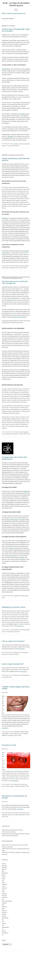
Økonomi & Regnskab (7, 901)
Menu (16, 9)
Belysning (4, 869)
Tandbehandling (5, 733)
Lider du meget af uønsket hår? (13, 664)
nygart (13, 814)
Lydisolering (4, 897)
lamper (3, 891)
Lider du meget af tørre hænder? (13, 641)
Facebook (7, 519)
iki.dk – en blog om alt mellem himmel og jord (16, 4)
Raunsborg (4, 654)
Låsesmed (4, 893)
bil (23, 784)
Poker (3, 904)
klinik (19, 733)
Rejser (3, 908)
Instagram (16, 519)
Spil (3, 919)
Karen (17, 145)
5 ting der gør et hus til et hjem (9, 831)
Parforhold (4, 902)
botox (26, 784)
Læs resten (20, 626)
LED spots (4, 895)
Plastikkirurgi (5, 218)
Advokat (4, 863)
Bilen (3, 871)
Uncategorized (5, 932)
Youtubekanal (25, 491)
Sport (3, 921)
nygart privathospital (19, 814)
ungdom (12, 786)
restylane (4, 145)
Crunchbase (21, 557)
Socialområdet (5, 917)
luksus (3, 786)
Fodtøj (3, 882)
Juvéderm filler (26, 143)
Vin (2, 934)
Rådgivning (4, 906)
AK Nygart (10, 136)
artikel (15, 590)
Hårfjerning (25, 675)
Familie (3, 878)
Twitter (11, 519)
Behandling (16, 731)
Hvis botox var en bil (9, 745)
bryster (24, 812)
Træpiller (4, 931)
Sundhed (26, 731)
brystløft (9, 814)
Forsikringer (4, 884)
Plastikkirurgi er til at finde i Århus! (13, 607)
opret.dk (13, 555)
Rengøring (4, 910)
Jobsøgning (4, 887)
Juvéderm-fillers (6, 69)
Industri (3, 886)
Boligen (3, 874)
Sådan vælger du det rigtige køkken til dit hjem (12, 829)
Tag (2, 925)
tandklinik (25, 733)
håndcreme (25, 652)
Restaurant (4, 912)
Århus (24, 629)
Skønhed (16, 143)
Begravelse (4, 865)
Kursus (3, 889)
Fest (3, 880)
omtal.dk (7, 555)
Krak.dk (12, 548)
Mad (3, 899)
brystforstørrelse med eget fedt (18, 317)
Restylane (22, 113)
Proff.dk (23, 550)
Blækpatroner (5, 873)
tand (22, 733)
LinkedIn (23, 519)
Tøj (2, 929)
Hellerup (15, 733)
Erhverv (3, 876)
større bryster (10, 300)
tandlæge (4, 735)
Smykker (4, 916)
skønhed (7, 786)
